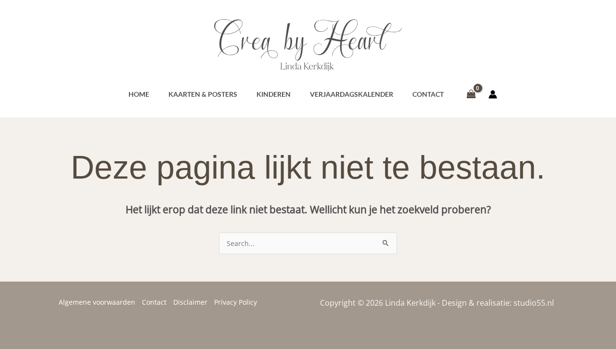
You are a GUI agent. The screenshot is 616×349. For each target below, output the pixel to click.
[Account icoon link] (492, 94)
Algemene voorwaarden (97, 302)
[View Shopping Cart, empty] (471, 94)
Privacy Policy (235, 302)
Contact (154, 302)
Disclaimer (190, 302)
